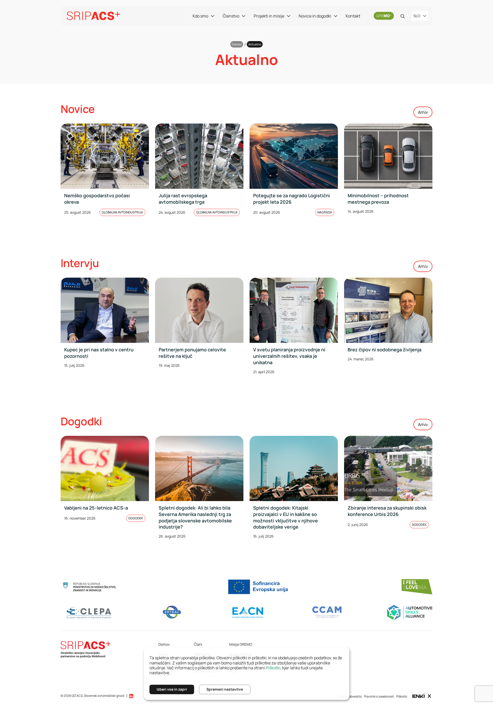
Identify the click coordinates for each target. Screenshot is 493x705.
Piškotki (401, 696)
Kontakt (353, 16)
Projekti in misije (269, 16)
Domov (237, 44)
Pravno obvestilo (350, 696)
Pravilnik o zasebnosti (379, 696)
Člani (198, 644)
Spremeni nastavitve (224, 689)
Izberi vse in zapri (172, 689)
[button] (131, 696)
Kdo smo (200, 16)
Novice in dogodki (315, 16)
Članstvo (231, 16)
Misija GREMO (240, 644)
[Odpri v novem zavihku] (421, 695)
